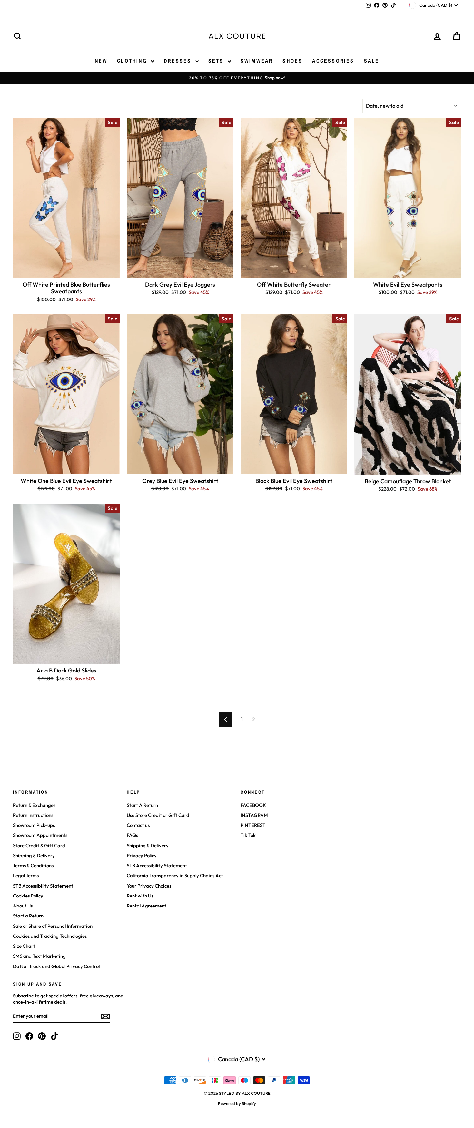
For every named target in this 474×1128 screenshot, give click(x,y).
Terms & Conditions (33, 865)
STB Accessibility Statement (43, 886)
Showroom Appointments (40, 835)
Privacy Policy (142, 855)
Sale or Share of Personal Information (53, 926)
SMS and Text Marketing (39, 956)
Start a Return (28, 916)
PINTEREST (253, 825)
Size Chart (24, 946)
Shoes (292, 60)
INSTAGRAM (254, 815)
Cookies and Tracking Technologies (50, 936)
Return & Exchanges (34, 805)
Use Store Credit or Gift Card (158, 815)
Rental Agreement (146, 906)
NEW (101, 60)
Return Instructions (33, 815)
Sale (372, 60)
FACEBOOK (253, 805)
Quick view (66, 271)
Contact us (138, 825)
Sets (217, 60)
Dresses (179, 60)
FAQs (132, 835)
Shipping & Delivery (34, 855)
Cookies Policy (28, 896)
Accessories (333, 60)
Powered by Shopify (237, 1103)
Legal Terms (26, 875)
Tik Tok (248, 835)
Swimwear (257, 60)
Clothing (133, 60)
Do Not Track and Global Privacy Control (56, 966)
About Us (23, 906)
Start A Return (142, 805)
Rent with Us (140, 896)
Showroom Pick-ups (34, 825)
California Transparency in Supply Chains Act (175, 875)
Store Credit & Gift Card (39, 845)
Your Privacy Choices (149, 886)
